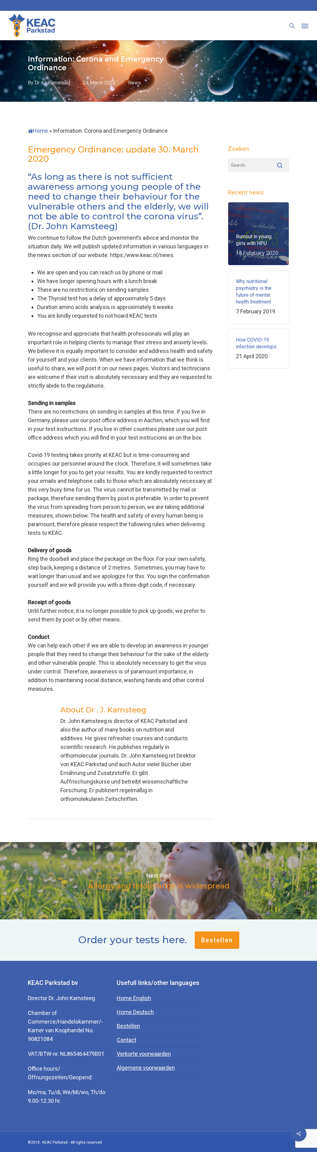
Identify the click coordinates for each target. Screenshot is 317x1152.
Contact (126, 1040)
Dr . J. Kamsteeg (52, 83)
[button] (305, 26)
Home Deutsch (135, 1012)
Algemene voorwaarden (146, 1067)
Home (40, 130)
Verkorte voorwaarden (144, 1054)
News (134, 83)
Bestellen (217, 940)
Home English (134, 998)
